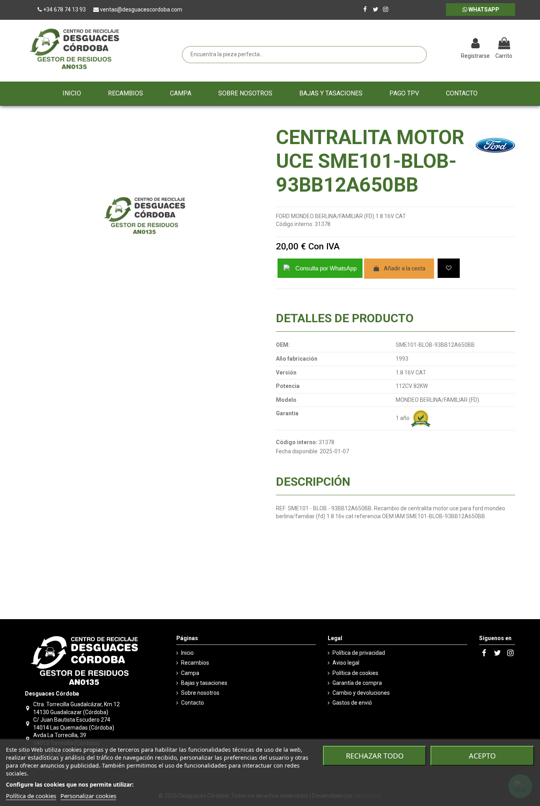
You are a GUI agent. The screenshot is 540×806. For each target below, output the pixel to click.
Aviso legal (345, 663)
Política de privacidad (358, 653)
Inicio (187, 653)
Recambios (195, 663)
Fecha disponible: (297, 451)
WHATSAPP (483, 9)
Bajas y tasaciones (204, 683)
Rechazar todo (375, 755)
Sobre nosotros (200, 693)
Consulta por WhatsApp (326, 268)
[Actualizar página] (434, 44)
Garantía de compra (357, 683)
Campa (190, 673)
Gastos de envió (352, 703)
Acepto (482, 755)
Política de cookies (355, 673)
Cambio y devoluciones (361, 693)
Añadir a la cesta (404, 268)
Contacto (192, 703)
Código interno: (294, 224)
